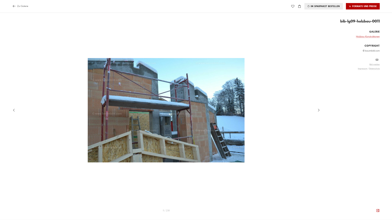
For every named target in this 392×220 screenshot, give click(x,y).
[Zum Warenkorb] (299, 6)
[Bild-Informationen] (378, 211)
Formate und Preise (364, 6)
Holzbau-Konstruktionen (368, 37)
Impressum (362, 69)
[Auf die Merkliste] (293, 6)
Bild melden (374, 65)
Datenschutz (374, 69)
